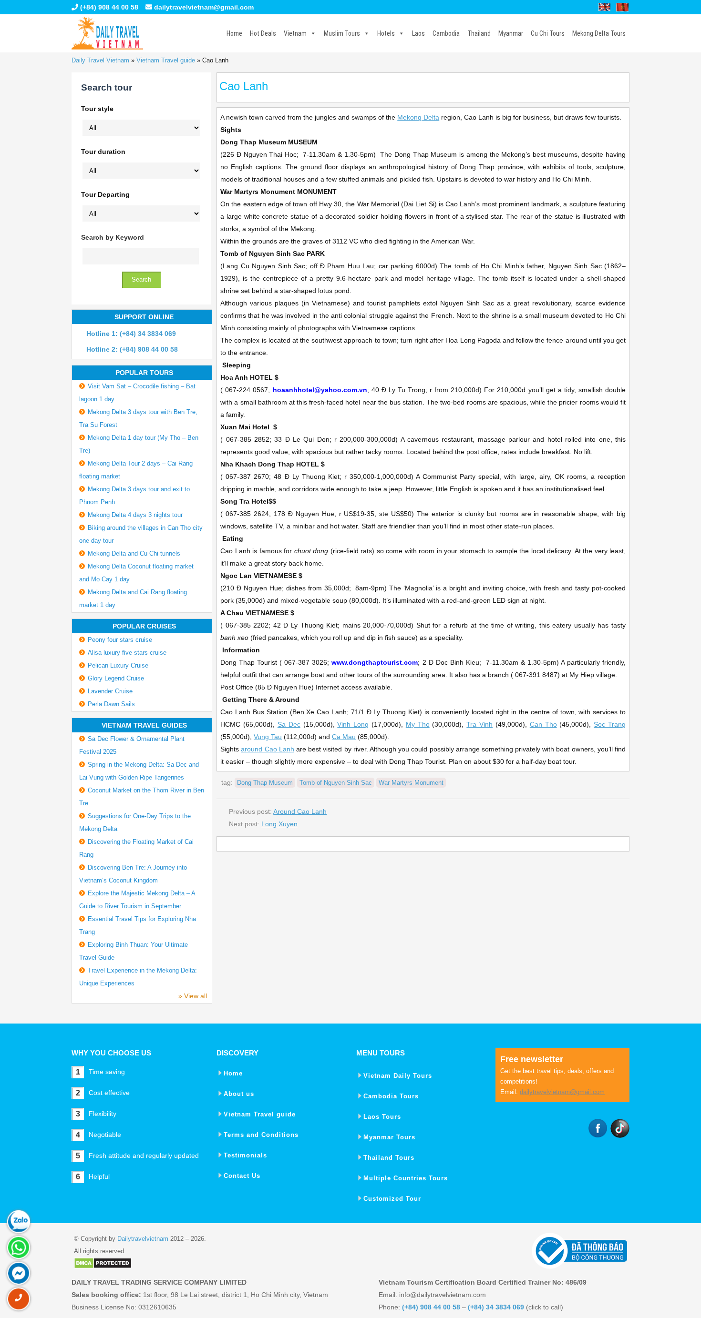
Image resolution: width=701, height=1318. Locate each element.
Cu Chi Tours (548, 33)
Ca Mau (344, 736)
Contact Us (242, 1175)
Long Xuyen (279, 824)
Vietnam (295, 33)
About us (239, 1093)
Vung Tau (268, 736)
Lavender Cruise (110, 691)
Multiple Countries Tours (405, 1178)
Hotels (386, 33)
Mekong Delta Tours (599, 33)
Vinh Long (353, 724)
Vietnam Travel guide (165, 60)
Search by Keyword (112, 237)
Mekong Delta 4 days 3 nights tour (135, 514)
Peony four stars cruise (120, 639)
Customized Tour (392, 1198)
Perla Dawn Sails (111, 704)
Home (234, 33)
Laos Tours (382, 1116)
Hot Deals (263, 33)
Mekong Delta (418, 117)
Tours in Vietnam (107, 33)
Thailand (479, 33)
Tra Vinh (479, 724)
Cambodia (446, 33)
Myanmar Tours (389, 1137)
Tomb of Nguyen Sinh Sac (335, 782)
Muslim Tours (342, 33)
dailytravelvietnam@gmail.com (204, 7)
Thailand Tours (388, 1157)
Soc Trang (610, 724)
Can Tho (543, 724)
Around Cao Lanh (300, 811)
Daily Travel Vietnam (100, 60)
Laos (418, 33)
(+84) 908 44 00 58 (108, 7)
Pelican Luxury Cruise (118, 665)
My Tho (418, 724)
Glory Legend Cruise (116, 678)
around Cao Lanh (267, 749)
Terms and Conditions (261, 1134)
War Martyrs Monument (411, 782)
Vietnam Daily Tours (397, 1075)
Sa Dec (289, 724)
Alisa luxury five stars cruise (127, 652)
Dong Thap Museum (265, 782)
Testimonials (245, 1155)
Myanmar (510, 33)
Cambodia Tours (391, 1096)
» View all (192, 996)
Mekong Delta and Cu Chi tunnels (134, 553)
